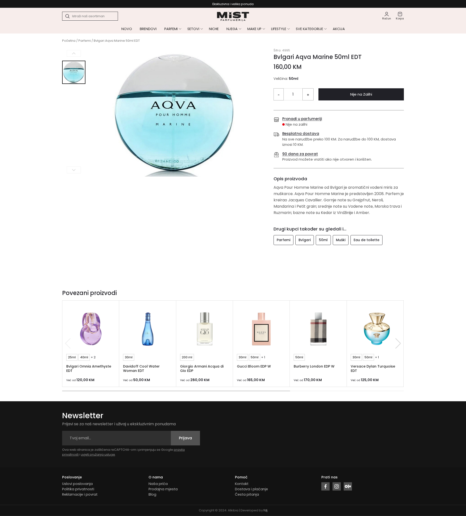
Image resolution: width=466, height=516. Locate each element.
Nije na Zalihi (361, 94)
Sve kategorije (309, 28)
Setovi (193, 28)
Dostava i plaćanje (251, 489)
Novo (126, 28)
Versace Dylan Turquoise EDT (373, 368)
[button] (398, 343)
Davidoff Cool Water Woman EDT (141, 368)
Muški (340, 240)
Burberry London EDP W (314, 366)
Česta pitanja (247, 494)
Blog (152, 494)
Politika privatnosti (78, 489)
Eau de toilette (366, 240)
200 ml (187, 357)
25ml (72, 357)
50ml (323, 240)
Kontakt (242, 483)
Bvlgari (305, 240)
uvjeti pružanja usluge (98, 454)
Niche (214, 28)
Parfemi (171, 28)
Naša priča (158, 483)
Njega (232, 28)
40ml (84, 357)
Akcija (339, 28)
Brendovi (148, 28)
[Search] (67, 16)
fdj (265, 510)
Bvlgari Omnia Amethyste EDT (88, 368)
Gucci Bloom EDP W (254, 366)
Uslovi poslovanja (77, 483)
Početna (68, 40)
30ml (129, 357)
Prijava (185, 438)
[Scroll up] (74, 53)
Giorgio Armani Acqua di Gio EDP (202, 368)
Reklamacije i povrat (80, 494)
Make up (254, 28)
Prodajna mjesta (163, 489)
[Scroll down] (74, 169)
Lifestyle (278, 28)
